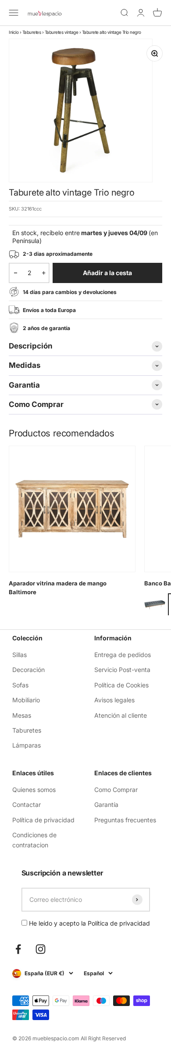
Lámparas (26, 745)
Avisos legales (114, 700)
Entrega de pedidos (122, 654)
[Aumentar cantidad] (44, 273)
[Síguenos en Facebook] (18, 949)
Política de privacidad (43, 820)
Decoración (28, 669)
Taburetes (31, 32)
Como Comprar (116, 789)
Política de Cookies (121, 685)
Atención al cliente (120, 715)
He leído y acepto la (88, 923)
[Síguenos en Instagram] (40, 949)
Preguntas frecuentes (125, 820)
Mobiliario (26, 700)
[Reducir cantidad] (16, 273)
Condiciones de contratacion (34, 839)
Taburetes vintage (61, 32)
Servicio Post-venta (122, 669)
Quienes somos (34, 789)
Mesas (21, 715)
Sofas (20, 685)
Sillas (19, 654)
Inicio (13, 32)
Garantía (106, 804)
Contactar (26, 804)
